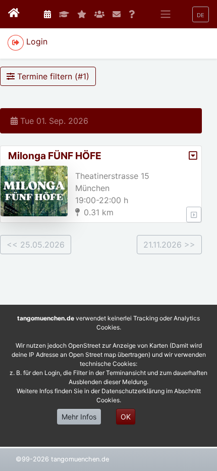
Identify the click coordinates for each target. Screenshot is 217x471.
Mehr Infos (79, 416)
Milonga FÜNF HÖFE (54, 156)
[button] (200, 14)
